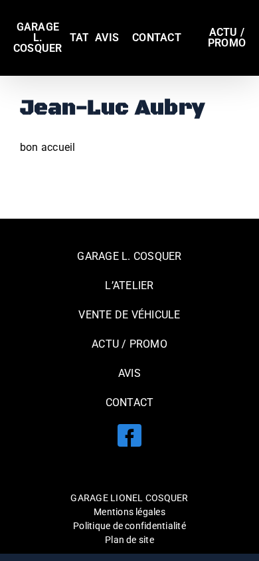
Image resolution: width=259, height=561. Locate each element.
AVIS (129, 373)
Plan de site (129, 539)
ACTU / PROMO (129, 344)
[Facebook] (129, 435)
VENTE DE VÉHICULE (129, 314)
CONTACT (130, 402)
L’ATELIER (129, 285)
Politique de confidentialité (129, 525)
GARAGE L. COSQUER (129, 256)
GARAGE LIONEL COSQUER (129, 498)
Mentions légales (129, 511)
